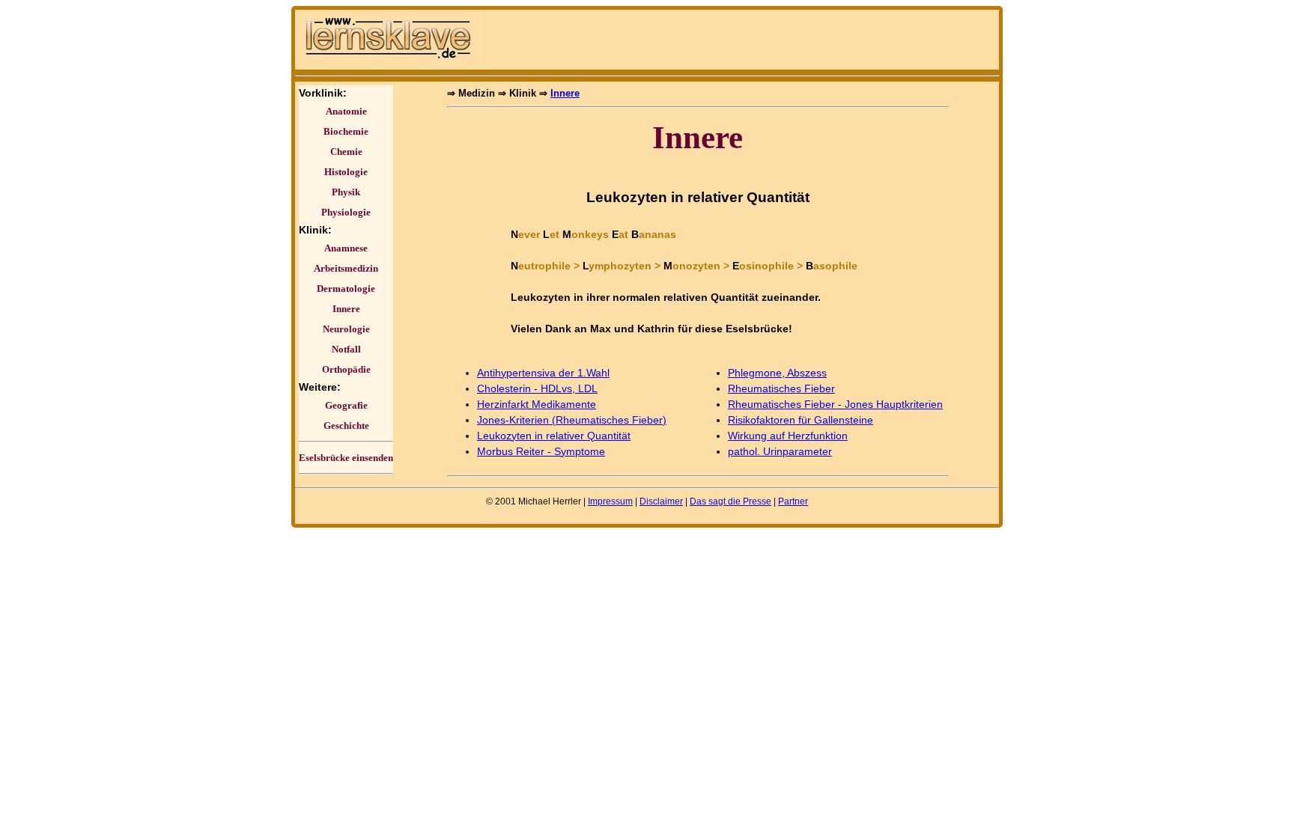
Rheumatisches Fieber (781, 388)
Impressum (610, 501)
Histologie (346, 171)
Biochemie (346, 131)
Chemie (346, 151)
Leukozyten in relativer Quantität (554, 436)
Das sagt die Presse (730, 501)
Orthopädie (346, 369)
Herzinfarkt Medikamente (536, 404)
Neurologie (346, 329)
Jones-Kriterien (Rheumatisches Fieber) (571, 420)
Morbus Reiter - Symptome (541, 451)
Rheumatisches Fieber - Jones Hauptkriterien (835, 404)
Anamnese (346, 248)
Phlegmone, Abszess (777, 373)
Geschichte (346, 425)
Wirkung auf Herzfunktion (788, 436)
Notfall (346, 349)
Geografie (346, 405)
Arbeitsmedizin (346, 268)
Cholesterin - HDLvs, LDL (537, 388)
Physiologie (346, 212)
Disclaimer (661, 501)
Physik (346, 192)
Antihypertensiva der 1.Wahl (543, 373)
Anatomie (346, 111)
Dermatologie (346, 288)
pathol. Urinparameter (780, 451)
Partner (793, 501)
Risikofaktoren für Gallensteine (800, 420)
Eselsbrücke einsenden (346, 457)
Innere (346, 308)
